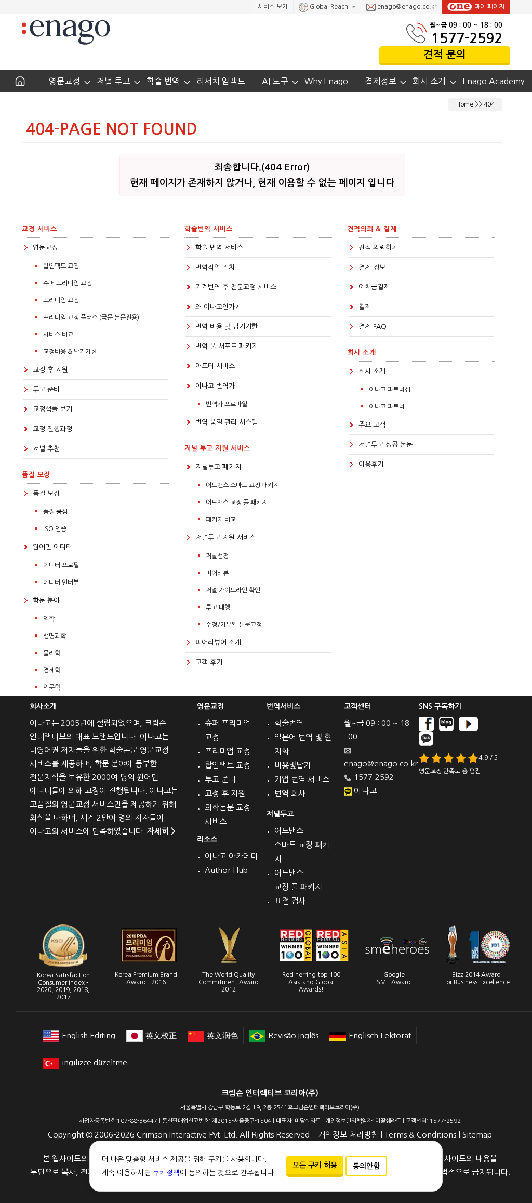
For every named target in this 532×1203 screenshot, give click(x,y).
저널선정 (217, 556)
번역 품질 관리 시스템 (226, 422)
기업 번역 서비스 (301, 779)
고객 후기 (208, 662)
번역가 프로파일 (226, 404)
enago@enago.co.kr (406, 7)
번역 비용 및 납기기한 (226, 326)
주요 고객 (371, 424)
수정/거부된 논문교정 (234, 625)
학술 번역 (163, 81)
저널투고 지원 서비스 (225, 537)
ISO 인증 (54, 529)
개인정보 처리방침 (348, 1135)
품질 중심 (55, 512)
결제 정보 (371, 267)
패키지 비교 (221, 520)
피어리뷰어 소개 (218, 642)
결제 (364, 306)
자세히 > (161, 831)
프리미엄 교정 (61, 300)
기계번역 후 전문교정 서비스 (235, 287)
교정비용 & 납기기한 (70, 352)
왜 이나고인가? (216, 306)
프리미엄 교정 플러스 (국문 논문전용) (91, 317)
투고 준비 (46, 389)
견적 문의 (444, 54)
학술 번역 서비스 (219, 247)
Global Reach (329, 7)
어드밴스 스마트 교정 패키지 (242, 485)
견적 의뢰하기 (378, 247)
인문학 (51, 687)
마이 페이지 (489, 7)
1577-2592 (466, 38)
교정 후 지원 (50, 369)
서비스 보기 (273, 7)
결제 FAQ (372, 326)
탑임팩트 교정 (61, 266)
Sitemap (477, 1135)
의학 (49, 619)
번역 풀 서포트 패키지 (226, 346)
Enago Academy (493, 81)
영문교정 (64, 81)
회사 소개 (429, 81)
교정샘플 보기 (52, 409)
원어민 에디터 (52, 547)
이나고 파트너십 (389, 390)
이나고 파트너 (387, 407)
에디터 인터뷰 (61, 582)
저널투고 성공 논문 (385, 444)
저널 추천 (46, 448)
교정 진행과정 (52, 429)
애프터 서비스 (215, 366)
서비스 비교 (58, 335)
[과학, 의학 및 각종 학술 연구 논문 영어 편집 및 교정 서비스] (66, 31)
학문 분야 (46, 600)
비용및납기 (292, 765)
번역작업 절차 (215, 267)
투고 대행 (218, 607)
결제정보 (380, 81)
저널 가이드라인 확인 (233, 590)
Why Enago (326, 81)
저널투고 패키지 (218, 467)
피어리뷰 (217, 573)
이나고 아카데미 (231, 856)
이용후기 (370, 464)
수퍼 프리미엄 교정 (67, 283)
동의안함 (366, 1166)
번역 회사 (289, 793)
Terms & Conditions (420, 1135)
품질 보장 (46, 493)
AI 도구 (275, 81)
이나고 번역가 (215, 385)
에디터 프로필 (61, 565)
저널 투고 (113, 81)
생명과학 (54, 636)
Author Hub (226, 870)
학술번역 (288, 723)
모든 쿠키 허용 (314, 1165)
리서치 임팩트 (220, 81)
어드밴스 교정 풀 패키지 (237, 502)
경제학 (51, 670)
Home (464, 104)
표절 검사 (289, 901)
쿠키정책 (166, 1172)
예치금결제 (374, 287)
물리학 (51, 653)
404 (489, 104)
